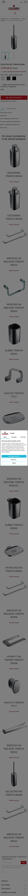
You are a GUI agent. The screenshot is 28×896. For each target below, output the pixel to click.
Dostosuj (13, 459)
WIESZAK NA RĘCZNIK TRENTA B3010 (14, 261)
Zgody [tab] (5, 437)
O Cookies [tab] (23, 437)
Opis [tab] (2, 108)
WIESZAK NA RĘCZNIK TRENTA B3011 (14, 837)
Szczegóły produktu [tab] (11, 108)
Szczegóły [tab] (14, 437)
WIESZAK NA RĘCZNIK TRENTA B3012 (14, 748)
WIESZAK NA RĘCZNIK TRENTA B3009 (14, 614)
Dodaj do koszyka (14, 98)
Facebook (3, 872)
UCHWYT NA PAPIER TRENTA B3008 (14, 660)
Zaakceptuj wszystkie (14, 456)
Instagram (11, 872)
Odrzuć (14, 463)
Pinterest (7, 872)
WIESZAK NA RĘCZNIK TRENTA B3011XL (14, 482)
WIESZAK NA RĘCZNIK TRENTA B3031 (14, 307)
